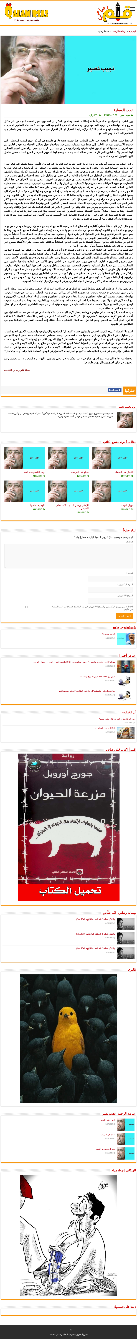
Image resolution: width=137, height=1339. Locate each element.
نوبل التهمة (127, 505)
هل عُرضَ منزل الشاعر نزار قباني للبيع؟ (117, 719)
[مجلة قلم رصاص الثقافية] (68, 13)
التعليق (129, 541)
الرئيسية (132, 31)
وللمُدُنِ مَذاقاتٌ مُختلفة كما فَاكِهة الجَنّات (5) (95, 934)
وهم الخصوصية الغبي (34, 472)
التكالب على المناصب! (105, 728)
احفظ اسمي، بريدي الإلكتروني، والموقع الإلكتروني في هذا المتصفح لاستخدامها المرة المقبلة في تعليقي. (92, 608)
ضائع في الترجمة (80, 472)
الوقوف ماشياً (37, 505)
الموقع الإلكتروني (125, 595)
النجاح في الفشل (124, 472)
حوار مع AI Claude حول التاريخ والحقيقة (97, 676)
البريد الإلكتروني (125, 584)
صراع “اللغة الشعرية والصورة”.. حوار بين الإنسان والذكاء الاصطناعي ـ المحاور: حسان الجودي (74, 662)
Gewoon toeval (108, 634)
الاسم (129, 573)
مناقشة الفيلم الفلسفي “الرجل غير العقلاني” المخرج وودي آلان (87, 691)
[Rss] (71, 1330)
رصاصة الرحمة (119, 31)
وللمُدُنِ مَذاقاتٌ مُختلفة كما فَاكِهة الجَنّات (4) (95, 948)
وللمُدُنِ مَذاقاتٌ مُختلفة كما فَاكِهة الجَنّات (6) (95, 919)
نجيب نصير (125, 115)
